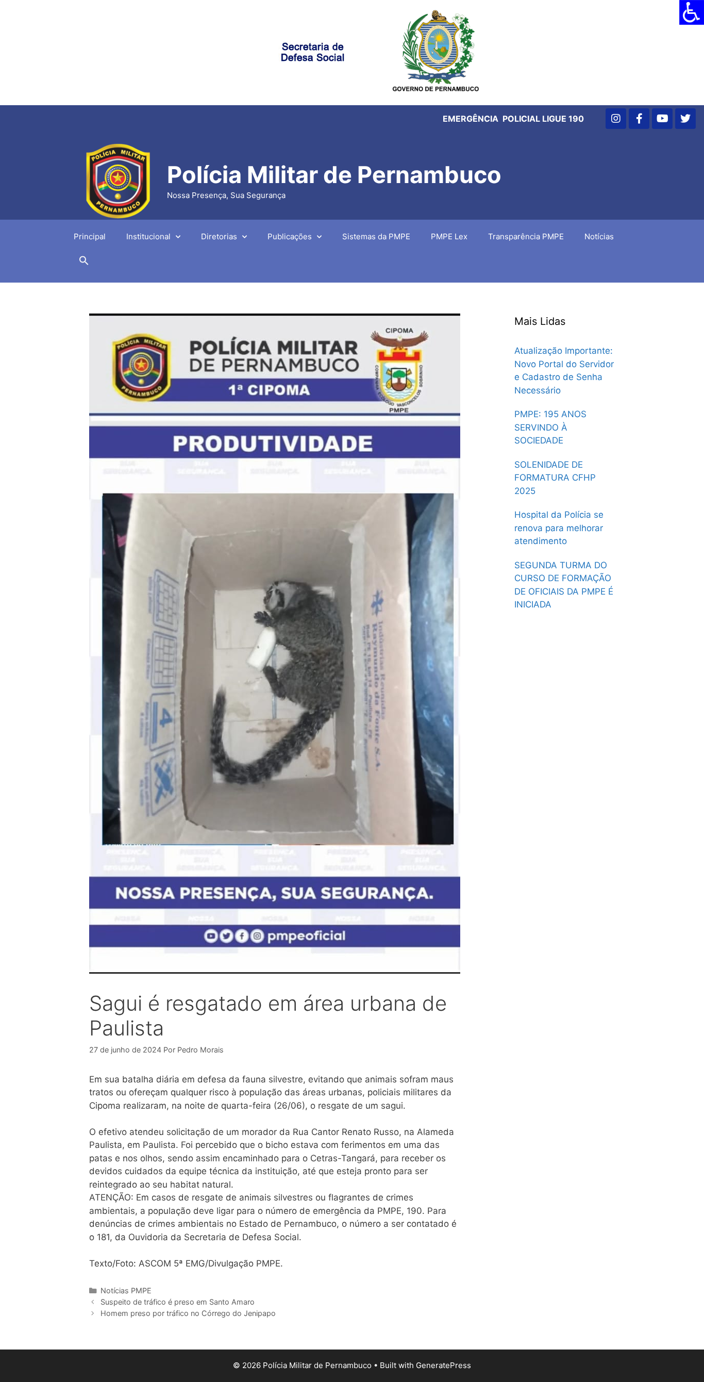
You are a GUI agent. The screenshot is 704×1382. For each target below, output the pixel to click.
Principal (90, 236)
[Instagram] (616, 118)
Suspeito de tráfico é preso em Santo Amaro (177, 1301)
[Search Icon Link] (84, 263)
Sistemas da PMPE (376, 236)
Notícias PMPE (126, 1290)
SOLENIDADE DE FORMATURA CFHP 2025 (555, 477)
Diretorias (219, 236)
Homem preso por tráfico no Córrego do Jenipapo (188, 1313)
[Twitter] (685, 118)
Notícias (599, 236)
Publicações (289, 236)
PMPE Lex (449, 236)
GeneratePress (443, 1365)
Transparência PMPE (526, 236)
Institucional (148, 236)
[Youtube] (662, 118)
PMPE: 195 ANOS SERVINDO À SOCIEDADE (550, 427)
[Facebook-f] (639, 118)
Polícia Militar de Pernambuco (334, 174)
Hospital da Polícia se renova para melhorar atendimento (559, 527)
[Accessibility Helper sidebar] (691, 12)
